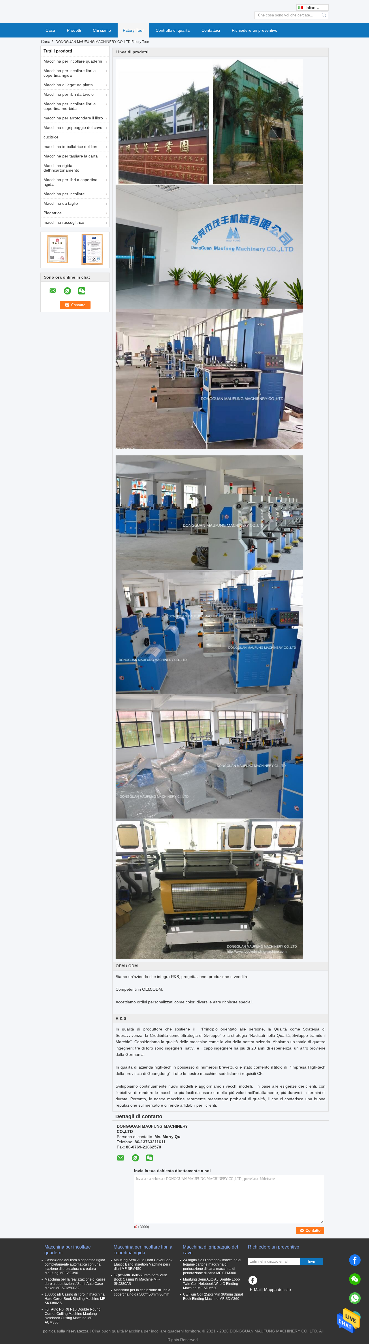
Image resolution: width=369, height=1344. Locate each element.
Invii (311, 1261)
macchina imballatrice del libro (71, 146)
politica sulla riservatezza (66, 1331)
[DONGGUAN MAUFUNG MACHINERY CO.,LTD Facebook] (253, 1281)
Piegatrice (53, 213)
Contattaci (211, 30)
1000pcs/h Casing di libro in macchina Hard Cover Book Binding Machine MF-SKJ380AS (75, 1298)
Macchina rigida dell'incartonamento (61, 167)
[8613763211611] (355, 1298)
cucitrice (51, 137)
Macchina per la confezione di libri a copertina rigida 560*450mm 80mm (142, 1292)
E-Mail (255, 1289)
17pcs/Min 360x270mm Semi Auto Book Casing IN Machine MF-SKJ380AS (140, 1279)
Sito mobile (262, 1296)
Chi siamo (102, 30)
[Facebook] (355, 1260)
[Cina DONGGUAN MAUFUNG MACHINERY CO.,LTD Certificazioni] (58, 249)
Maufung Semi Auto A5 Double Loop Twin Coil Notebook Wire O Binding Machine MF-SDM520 (211, 1283)
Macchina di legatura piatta (68, 84)
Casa (50, 30)
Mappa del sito (277, 1289)
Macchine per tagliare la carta (71, 156)
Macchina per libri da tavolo (69, 94)
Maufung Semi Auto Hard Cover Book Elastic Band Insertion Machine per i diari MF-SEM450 (143, 1264)
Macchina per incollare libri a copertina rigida (70, 73)
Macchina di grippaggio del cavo (73, 127)
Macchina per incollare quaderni (73, 61)
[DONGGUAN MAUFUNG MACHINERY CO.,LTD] (184, 11)
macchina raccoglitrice (64, 222)
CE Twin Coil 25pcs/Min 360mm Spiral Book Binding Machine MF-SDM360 (213, 1296)
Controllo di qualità (173, 30)
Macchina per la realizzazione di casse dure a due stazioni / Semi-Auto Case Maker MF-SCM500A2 (75, 1283)
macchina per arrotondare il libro (73, 118)
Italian (309, 7)
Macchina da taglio (61, 203)
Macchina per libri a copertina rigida (70, 182)
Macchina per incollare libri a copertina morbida (70, 106)
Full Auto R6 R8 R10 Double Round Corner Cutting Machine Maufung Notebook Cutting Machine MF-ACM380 (73, 1315)
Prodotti (74, 30)
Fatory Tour (133, 30)
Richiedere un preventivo (254, 30)
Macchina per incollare (64, 194)
